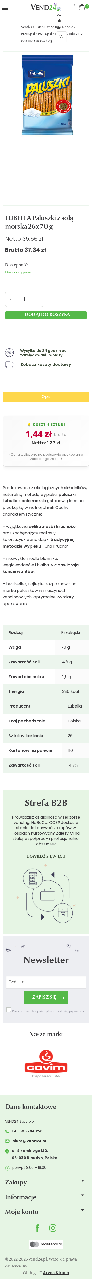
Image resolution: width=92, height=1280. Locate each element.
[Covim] (46, 1063)
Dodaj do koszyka (47, 315)
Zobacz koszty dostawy (45, 364)
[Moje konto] (75, 5)
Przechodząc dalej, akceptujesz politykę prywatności (48, 1011)
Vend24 (26, 27)
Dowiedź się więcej (46, 857)
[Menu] (14, 10)
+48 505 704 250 (27, 1131)
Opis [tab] (46, 397)
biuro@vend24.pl (29, 1140)
